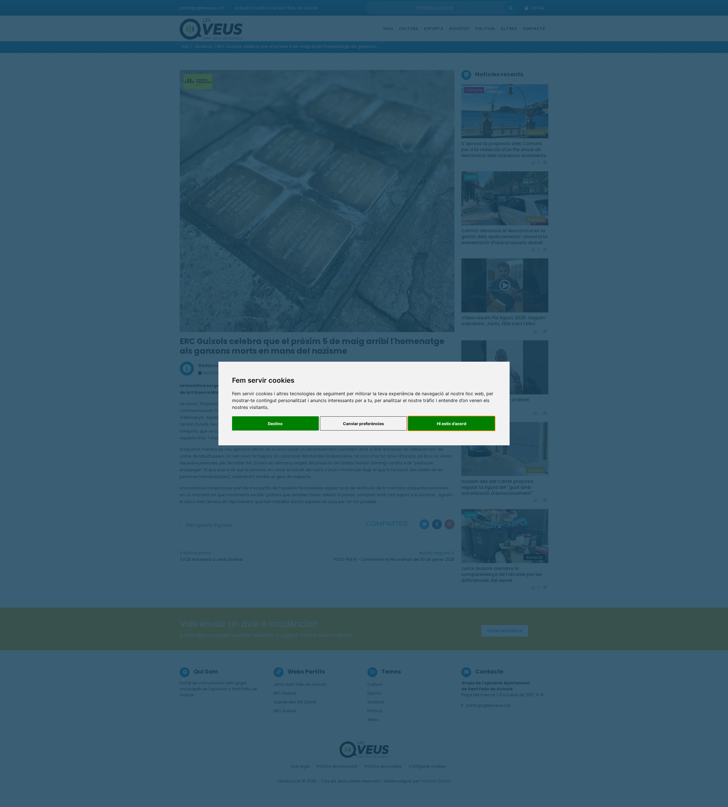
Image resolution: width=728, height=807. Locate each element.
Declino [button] (275, 423)
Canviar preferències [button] (363, 423)
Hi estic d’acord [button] (451, 423)
